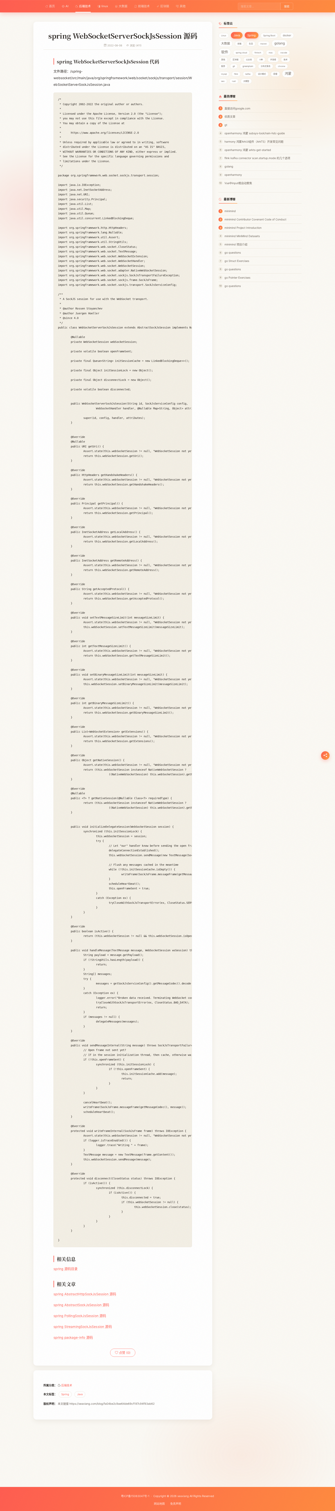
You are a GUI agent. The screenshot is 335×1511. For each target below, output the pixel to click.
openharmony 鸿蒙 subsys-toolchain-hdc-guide (254, 133)
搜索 (286, 6)
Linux (223, 35)
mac (271, 52)
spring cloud (241, 52)
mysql (224, 74)
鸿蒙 (288, 73)
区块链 (164, 6)
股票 (223, 66)
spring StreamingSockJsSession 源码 (83, 1327)
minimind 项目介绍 (235, 244)
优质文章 (229, 116)
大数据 (123, 6)
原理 (275, 74)
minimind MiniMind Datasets (242, 236)
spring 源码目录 (66, 1269)
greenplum (248, 66)
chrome (281, 66)
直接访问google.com (237, 108)
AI (67, 6)
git (234, 66)
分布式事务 (265, 66)
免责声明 (175, 1503)
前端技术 (144, 6)
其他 (183, 6)
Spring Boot (269, 35)
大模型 (246, 81)
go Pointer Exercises (237, 277)
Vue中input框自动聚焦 (238, 183)
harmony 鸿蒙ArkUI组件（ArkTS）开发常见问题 (253, 141)
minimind (230, 211)
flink (236, 74)
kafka (247, 74)
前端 (239, 43)
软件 (224, 52)
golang (279, 43)
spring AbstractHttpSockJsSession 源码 (85, 1294)
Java (80, 1394)
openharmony (233, 174)
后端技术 (85, 6)
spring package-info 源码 (73, 1337)
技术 (286, 59)
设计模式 (262, 74)
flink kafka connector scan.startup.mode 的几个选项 (257, 158)
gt (225, 124)
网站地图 (159, 1503)
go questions (232, 252)
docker (287, 35)
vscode (283, 52)
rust (234, 81)
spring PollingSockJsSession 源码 (80, 1316)
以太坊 (249, 59)
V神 (261, 59)
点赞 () (124, 1353)
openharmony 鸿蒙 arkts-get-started (247, 150)
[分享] (325, 755)
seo (222, 81)
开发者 (273, 59)
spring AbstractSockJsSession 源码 (81, 1305)
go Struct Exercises (236, 261)
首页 (52, 6)
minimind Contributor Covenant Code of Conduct (255, 219)
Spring (65, 1394)
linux (104, 6)
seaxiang (183, 1496)
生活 (251, 43)
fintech (258, 52)
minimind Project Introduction (243, 227)
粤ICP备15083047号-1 (135, 1496)
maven (263, 43)
